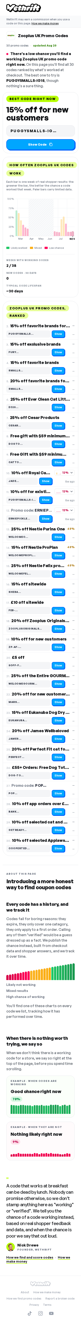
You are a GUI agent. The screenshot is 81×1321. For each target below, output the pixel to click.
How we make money (45, 23)
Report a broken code (59, 1298)
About (25, 1292)
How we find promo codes (24, 1298)
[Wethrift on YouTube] (51, 1313)
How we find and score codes (29, 1257)
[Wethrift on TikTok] (30, 1313)
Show (58, 334)
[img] (40, 219)
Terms (47, 1304)
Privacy (34, 1304)
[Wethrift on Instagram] (40, 1313)
